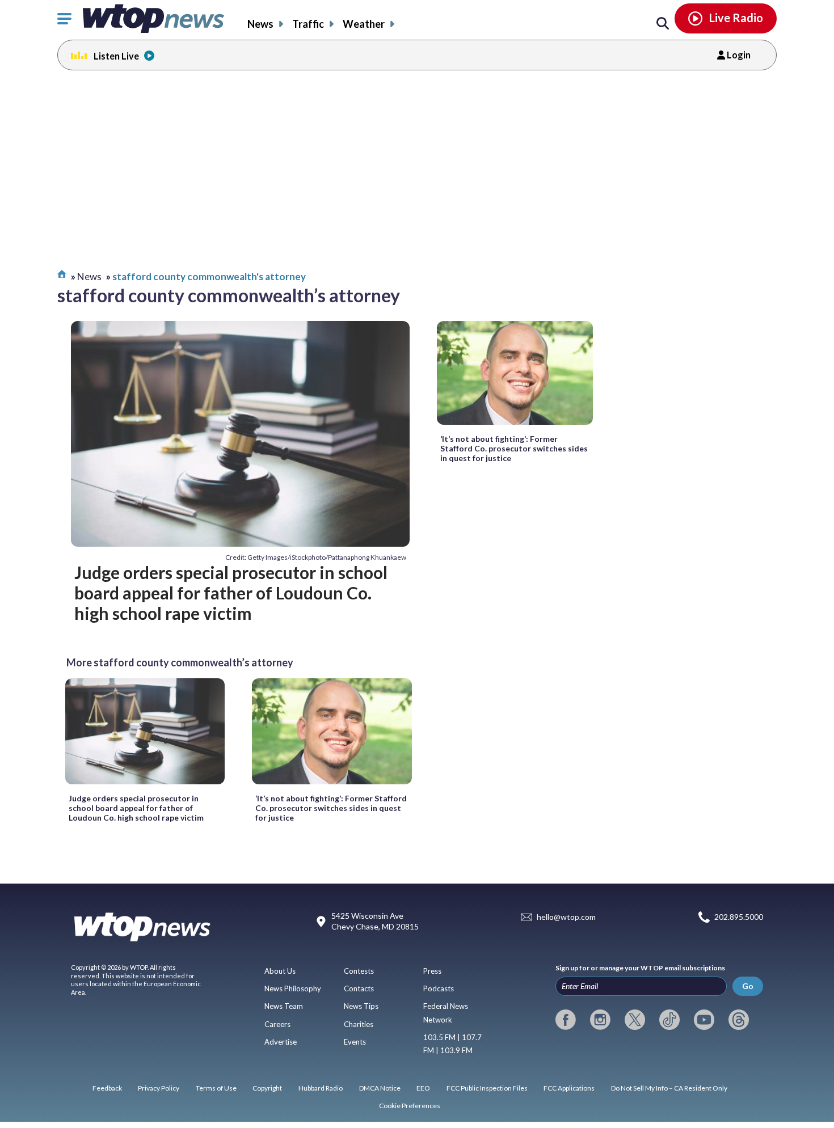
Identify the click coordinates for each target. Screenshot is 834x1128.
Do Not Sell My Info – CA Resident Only (669, 1088)
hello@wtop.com (566, 917)
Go (747, 986)
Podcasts (438, 988)
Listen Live (116, 55)
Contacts (359, 988)
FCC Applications (569, 1088)
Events (355, 1041)
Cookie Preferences (409, 1105)
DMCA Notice (380, 1088)
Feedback (107, 1088)
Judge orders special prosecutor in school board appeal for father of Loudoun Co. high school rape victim (230, 593)
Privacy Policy (158, 1088)
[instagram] (600, 1019)
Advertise (280, 1041)
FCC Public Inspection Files (487, 1088)
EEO (423, 1088)
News (260, 24)
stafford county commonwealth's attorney (209, 276)
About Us (280, 970)
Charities (358, 1024)
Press (432, 970)
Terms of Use (216, 1088)
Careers (277, 1024)
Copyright (267, 1088)
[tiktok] (669, 1019)
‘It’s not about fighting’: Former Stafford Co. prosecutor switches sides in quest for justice (514, 448)
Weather (364, 24)
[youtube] (704, 1019)
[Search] (662, 24)
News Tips (361, 1006)
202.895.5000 (738, 917)
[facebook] (565, 1019)
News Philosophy (292, 988)
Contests (359, 970)
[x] (635, 1019)
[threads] (738, 1019)
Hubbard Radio (320, 1088)
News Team (283, 1006)
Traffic (308, 24)
